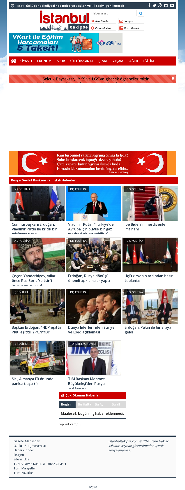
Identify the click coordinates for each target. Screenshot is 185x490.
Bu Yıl (116, 404)
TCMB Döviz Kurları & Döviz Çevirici (40, 464)
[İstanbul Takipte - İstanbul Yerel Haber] (64, 19)
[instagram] (166, 5)
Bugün (66, 404)
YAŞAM (118, 61)
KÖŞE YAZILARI (22, 70)
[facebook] (149, 5)
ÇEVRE (103, 61)
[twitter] (154, 5)
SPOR (61, 61)
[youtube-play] (172, 5)
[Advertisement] (92, 117)
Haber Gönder (24, 450)
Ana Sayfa (102, 21)
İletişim (128, 21)
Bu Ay (99, 404)
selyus (93, 487)
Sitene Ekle (21, 459)
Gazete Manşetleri (27, 441)
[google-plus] (160, 5)
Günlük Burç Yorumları (30, 445)
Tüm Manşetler (25, 468)
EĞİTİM (148, 61)
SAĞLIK (133, 61)
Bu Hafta (84, 404)
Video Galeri (102, 28)
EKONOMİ (44, 61)
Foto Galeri (131, 28)
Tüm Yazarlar (23, 473)
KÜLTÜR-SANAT (81, 61)
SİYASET (26, 61)
